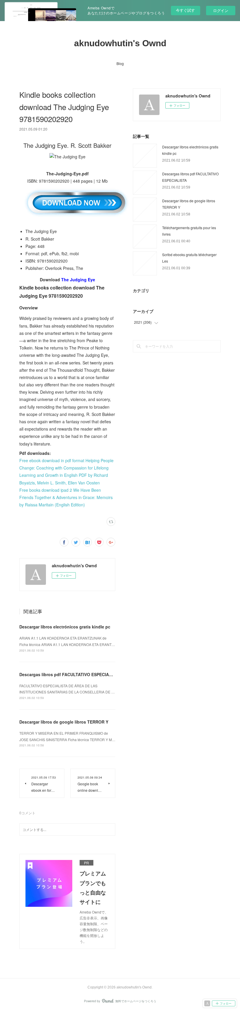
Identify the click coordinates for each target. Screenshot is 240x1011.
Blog (120, 63)
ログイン (220, 10)
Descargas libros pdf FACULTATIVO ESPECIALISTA (70, 674)
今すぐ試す (185, 10)
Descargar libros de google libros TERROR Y (63, 722)
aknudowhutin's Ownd (120, 43)
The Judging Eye (78, 279)
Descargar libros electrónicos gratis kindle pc (64, 627)
